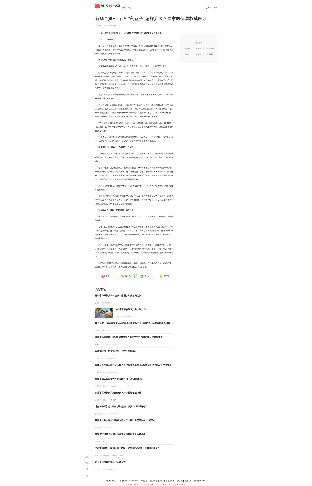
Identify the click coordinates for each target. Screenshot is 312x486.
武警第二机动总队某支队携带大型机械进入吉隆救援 (120, 434)
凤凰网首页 (126, 8)
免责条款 (171, 481)
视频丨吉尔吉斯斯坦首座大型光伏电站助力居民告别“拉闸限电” (125, 420)
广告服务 (144, 481)
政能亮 (198, 48)
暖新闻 (187, 48)
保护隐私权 (162, 481)
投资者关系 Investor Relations (128, 481)
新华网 (113, 26)
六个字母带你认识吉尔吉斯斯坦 (130, 309)
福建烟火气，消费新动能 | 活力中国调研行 (115, 351)
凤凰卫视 (188, 481)
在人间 (198, 54)
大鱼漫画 (210, 48)
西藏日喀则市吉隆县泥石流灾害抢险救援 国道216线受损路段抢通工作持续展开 (133, 365)
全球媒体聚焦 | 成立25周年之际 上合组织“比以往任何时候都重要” (127, 448)
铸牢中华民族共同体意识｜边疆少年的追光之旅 (118, 295)
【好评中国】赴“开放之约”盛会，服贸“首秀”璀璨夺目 (121, 406)
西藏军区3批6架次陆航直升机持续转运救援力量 (118, 392)
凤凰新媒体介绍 (111, 481)
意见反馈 (180, 481)
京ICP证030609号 (200, 481)
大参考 (187, 54)
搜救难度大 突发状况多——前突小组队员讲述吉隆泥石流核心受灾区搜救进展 (132, 323)
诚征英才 (153, 481)
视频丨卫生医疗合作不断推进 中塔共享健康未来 (118, 378)
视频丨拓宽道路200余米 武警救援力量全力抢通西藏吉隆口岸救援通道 (129, 337)
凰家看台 (210, 54)
